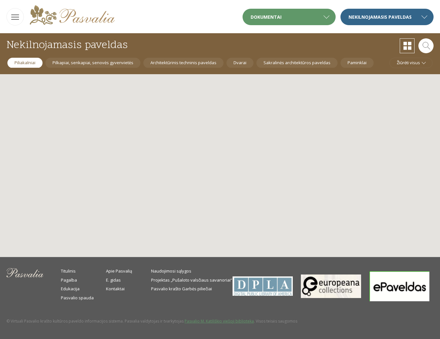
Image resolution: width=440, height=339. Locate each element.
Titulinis (68, 271)
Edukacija (70, 289)
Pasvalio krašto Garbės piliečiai (181, 289)
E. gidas (113, 280)
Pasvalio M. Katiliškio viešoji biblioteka (219, 321)
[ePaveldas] (399, 300)
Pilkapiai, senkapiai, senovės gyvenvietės (93, 62)
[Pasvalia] (72, 16)
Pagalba (69, 280)
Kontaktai (115, 289)
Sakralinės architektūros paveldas (296, 62)
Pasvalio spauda (77, 298)
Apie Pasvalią (119, 271)
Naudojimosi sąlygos (171, 271)
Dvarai (240, 62)
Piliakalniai (24, 62)
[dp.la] (263, 294)
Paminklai (357, 62)
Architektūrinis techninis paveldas (183, 62)
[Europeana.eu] (331, 296)
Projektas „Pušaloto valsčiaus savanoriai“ (191, 280)
